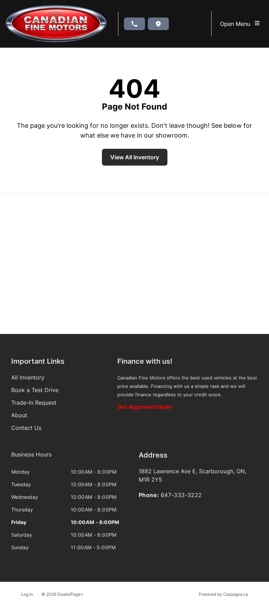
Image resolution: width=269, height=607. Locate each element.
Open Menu (237, 23)
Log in (27, 594)
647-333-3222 (181, 494)
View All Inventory (134, 157)
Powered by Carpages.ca (223, 594)
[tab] (31, 458)
